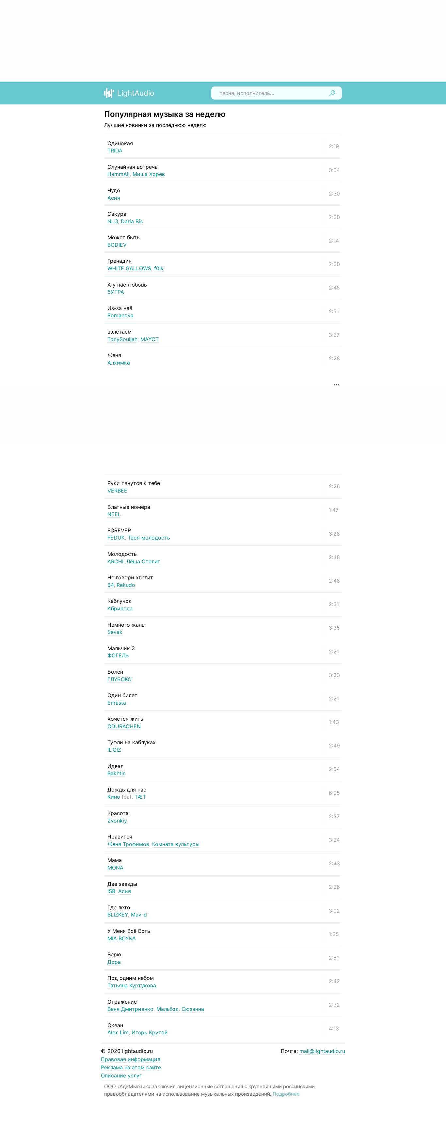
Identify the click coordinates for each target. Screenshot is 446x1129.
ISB (111, 891)
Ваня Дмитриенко (130, 1009)
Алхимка (118, 362)
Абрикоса (120, 608)
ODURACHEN (124, 726)
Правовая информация (130, 1059)
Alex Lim (118, 1032)
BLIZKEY (117, 914)
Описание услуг (121, 1075)
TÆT (140, 796)
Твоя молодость (149, 537)
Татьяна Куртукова (131, 985)
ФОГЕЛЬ (118, 655)
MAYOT (149, 339)
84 (110, 585)
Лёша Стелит (143, 561)
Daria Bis (132, 221)
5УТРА (115, 292)
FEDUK (116, 537)
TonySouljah (122, 339)
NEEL (114, 514)
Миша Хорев (149, 174)
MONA (115, 867)
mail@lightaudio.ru (322, 1051)
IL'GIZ (114, 749)
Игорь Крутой (150, 1032)
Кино (113, 796)
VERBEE (117, 490)
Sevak (114, 632)
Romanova (120, 315)
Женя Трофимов (128, 844)
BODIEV (117, 245)
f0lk (159, 268)
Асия (113, 198)
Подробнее (286, 1094)
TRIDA (114, 150)
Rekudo (126, 585)
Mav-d (139, 914)
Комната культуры (175, 844)
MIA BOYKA (121, 938)
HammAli (118, 174)
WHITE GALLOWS (129, 268)
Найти (332, 93)
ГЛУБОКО (119, 679)
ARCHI (115, 561)
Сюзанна (193, 1009)
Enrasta (116, 702)
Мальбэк (167, 1009)
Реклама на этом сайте (131, 1067)
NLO (112, 221)
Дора (114, 962)
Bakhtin (116, 773)
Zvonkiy (117, 820)
